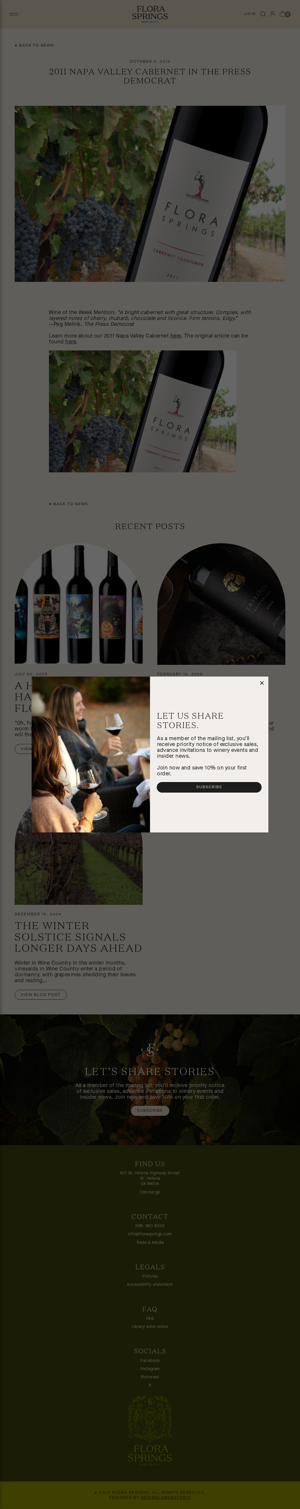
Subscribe (209, 787)
